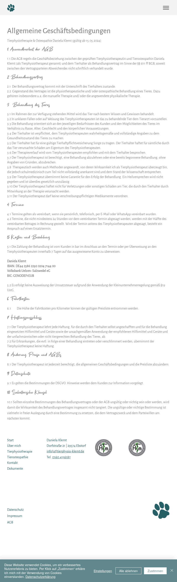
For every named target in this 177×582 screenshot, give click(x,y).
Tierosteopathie (17, 457)
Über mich (14, 445)
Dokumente (15, 468)
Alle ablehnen (128, 571)
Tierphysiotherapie (19, 451)
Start (10, 440)
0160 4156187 (61, 457)
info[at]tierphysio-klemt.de (65, 451)
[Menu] (166, 7)
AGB (10, 522)
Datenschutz (15, 509)
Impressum (14, 516)
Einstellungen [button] (103, 571)
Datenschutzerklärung (40, 576)
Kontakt (12, 462)
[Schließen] (171, 571)
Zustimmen (155, 571)
